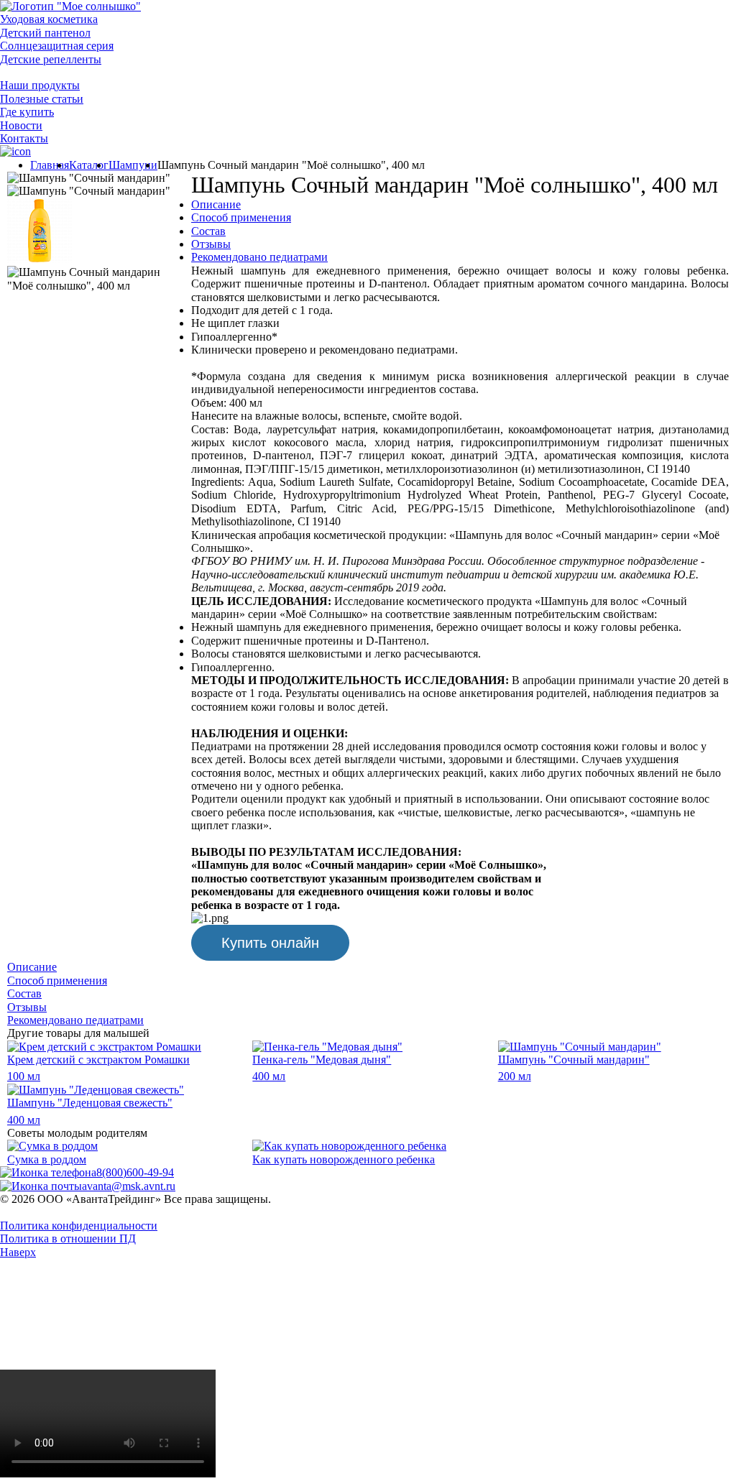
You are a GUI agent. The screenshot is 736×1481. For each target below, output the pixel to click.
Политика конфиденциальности (78, 1225)
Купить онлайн (270, 943)
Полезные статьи (41, 99)
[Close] (108, 1363)
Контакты (24, 138)
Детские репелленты (50, 59)
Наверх (18, 1252)
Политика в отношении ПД (68, 1238)
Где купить (27, 112)
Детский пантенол (45, 33)
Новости (21, 125)
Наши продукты (40, 85)
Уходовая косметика (49, 19)
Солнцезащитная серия (57, 46)
